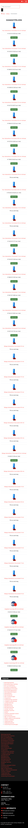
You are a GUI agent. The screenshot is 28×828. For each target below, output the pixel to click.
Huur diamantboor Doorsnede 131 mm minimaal (14, 84)
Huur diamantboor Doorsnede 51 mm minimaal (14, 256)
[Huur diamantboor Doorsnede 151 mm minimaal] (14, 97)
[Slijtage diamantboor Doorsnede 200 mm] (14, 417)
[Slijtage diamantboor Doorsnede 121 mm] (14, 356)
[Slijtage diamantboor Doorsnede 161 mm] (14, 402)
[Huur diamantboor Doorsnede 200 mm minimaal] (14, 133)
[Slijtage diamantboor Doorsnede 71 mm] (14, 558)
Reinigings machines (6, 762)
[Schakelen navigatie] (26, 1)
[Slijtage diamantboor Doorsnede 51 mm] (14, 527)
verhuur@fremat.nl (7, 793)
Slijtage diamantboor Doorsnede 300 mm (14, 471)
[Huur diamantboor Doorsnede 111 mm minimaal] (14, 43)
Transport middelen (6, 771)
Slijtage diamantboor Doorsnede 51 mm (14, 532)
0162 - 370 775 (6, 791)
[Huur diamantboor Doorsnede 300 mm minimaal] (14, 184)
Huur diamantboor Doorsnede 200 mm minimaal (14, 138)
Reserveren (14, 37)
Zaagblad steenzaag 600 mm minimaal (14, 645)
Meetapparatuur (5, 756)
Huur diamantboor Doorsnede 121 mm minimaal (14, 66)
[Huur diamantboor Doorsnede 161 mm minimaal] (14, 115)
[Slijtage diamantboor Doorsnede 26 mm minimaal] (14, 448)
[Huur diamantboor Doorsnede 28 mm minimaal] (14, 169)
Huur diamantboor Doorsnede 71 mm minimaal (14, 292)
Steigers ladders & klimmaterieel (9, 770)
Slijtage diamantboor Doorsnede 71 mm (14, 563)
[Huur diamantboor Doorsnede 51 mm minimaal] (14, 251)
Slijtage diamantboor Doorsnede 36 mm (14, 502)
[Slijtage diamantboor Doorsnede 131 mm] (14, 371)
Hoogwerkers (4, 749)
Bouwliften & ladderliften (7, 739)
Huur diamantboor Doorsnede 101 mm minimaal (14, 30)
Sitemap (5, 817)
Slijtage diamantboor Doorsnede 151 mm (14, 392)
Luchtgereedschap (5, 754)
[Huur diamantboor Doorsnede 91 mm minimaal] (14, 323)
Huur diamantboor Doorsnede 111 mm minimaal (14, 48)
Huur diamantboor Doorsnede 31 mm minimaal (14, 207)
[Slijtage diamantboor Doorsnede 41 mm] (14, 512)
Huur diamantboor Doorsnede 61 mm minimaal (14, 274)
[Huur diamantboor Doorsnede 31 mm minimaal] (14, 202)
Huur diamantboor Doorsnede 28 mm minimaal (14, 174)
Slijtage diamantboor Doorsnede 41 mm (14, 517)
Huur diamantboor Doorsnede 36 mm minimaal (14, 223)
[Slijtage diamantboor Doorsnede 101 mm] (14, 341)
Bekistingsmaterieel (6, 734)
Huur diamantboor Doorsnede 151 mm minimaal (14, 102)
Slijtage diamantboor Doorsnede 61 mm (14, 547)
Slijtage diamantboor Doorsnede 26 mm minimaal (14, 453)
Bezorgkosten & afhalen (9, 810)
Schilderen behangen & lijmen (8, 765)
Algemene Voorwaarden (9, 815)
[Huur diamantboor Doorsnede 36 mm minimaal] (14, 217)
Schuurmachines (5, 766)
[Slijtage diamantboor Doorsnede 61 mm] (14, 542)
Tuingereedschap (5, 773)
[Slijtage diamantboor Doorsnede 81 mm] (14, 573)
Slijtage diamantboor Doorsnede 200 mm (14, 422)
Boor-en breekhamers (6, 737)
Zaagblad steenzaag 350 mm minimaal (14, 627)
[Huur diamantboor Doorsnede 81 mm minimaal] (14, 305)
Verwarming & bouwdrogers (8, 776)
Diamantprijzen (4, 745)
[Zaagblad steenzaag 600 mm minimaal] (14, 639)
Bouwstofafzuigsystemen (7, 742)
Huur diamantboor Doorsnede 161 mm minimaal (14, 120)
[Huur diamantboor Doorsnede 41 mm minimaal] (14, 233)
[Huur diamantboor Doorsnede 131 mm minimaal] (14, 79)
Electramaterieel (5, 746)
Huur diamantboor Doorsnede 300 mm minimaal (14, 189)
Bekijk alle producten (8, 813)
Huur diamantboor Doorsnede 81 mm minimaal (14, 310)
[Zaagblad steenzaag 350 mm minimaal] (14, 621)
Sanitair (3, 763)
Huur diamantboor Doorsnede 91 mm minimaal (14, 328)
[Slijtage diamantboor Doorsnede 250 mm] (14, 432)
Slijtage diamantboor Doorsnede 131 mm (14, 376)
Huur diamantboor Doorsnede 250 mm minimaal (14, 156)
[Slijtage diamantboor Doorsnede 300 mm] (14, 466)
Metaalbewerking (5, 757)
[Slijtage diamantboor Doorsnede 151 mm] (14, 387)
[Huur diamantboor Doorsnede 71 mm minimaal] (14, 287)
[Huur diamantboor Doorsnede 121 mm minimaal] (14, 61)
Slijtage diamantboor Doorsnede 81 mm (14, 578)
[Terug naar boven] (25, 825)
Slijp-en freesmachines (6, 768)
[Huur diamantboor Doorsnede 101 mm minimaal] (14, 25)
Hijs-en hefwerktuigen (6, 748)
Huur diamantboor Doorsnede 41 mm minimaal (14, 238)
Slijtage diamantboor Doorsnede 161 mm (14, 407)
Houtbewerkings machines (7, 751)
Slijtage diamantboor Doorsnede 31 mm (14, 486)
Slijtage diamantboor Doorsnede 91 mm (14, 593)
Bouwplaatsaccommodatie (7, 740)
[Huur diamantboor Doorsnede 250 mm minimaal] (14, 151)
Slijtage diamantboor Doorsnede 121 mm (14, 361)
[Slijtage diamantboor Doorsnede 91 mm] (14, 588)
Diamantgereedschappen (7, 743)
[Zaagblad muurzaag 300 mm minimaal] (14, 603)
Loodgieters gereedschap (7, 753)
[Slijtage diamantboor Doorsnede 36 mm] (14, 496)
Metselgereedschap (6, 759)
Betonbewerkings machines (8, 735)
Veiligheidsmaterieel (6, 774)
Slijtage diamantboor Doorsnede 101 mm (14, 346)
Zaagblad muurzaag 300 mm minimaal (14, 609)
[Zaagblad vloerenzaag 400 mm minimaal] (14, 657)
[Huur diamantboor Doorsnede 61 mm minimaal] (14, 269)
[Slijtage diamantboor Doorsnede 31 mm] (14, 481)
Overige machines (5, 760)
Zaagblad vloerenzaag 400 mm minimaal (14, 663)
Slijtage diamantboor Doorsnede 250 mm (14, 438)
